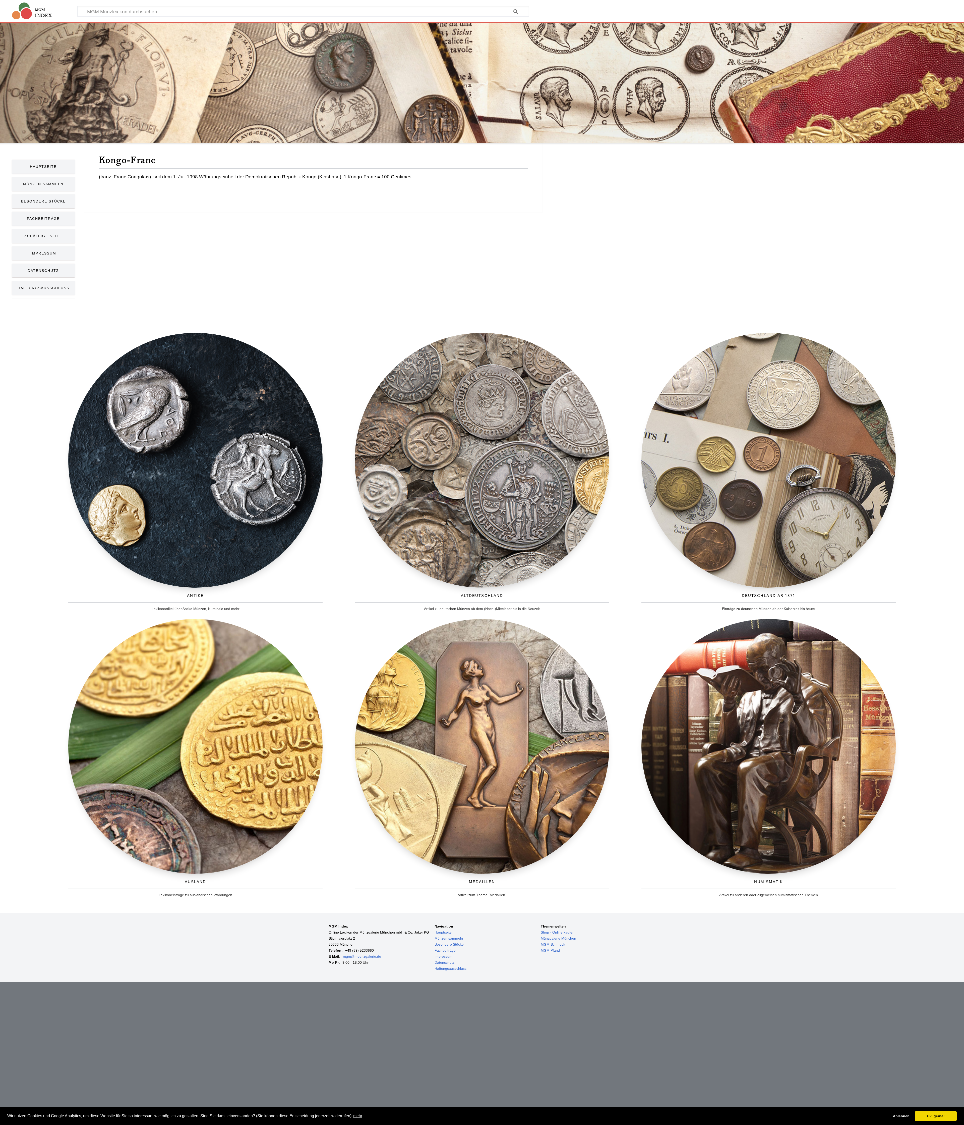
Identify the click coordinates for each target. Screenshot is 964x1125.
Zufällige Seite (43, 236)
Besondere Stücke (43, 201)
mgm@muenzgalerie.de (362, 956)
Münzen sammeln (449, 938)
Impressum (43, 253)
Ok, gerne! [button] (936, 1116)
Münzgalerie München (558, 938)
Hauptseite (43, 167)
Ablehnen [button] (901, 1116)
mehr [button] (357, 1116)
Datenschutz (43, 271)
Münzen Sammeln (43, 184)
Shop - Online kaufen (557, 932)
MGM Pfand (550, 950)
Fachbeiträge (43, 219)
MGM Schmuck (553, 944)
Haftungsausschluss (43, 288)
